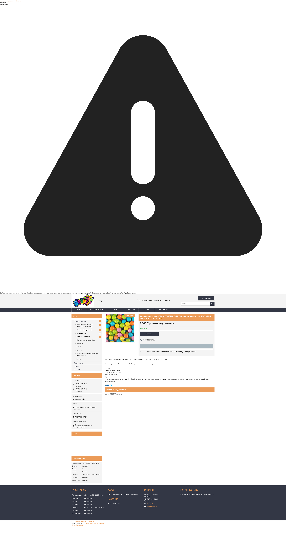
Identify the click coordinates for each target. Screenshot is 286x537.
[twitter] (111, 386)
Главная (79, 310)
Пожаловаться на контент (95, 523)
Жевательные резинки (84, 330)
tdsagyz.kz (78, 396)
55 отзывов (4, 4)
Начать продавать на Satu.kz (10, 1)
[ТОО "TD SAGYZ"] (83, 307)
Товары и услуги (96, 310)
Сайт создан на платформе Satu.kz (84, 521)
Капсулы (79, 350)
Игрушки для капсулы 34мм (86, 340)
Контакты (131, 310)
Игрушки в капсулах (83, 337)
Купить (149, 334)
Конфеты (80, 343)
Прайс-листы (162, 310)
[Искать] (212, 304)
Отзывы (76, 366)
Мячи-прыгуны (81, 333)
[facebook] (108, 386)
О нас (115, 310)
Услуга (79, 359)
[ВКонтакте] (106, 386)
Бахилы (79, 347)
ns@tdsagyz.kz (80, 399)
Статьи (146, 310)
